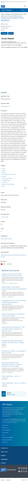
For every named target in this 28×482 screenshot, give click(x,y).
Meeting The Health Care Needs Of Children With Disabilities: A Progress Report (13, 342)
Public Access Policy (7, 440)
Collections (4, 427)
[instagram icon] (24, 468)
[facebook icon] (19, 468)
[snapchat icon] (24, 471)
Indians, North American (8, 184)
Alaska (4, 172)
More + (25, 188)
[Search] (25, 6)
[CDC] (3, 6)
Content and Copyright (7, 437)
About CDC (4, 452)
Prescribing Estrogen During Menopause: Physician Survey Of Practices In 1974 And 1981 (12, 364)
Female (4, 176)
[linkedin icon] (26, 468)
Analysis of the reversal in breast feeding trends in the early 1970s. (12, 275)
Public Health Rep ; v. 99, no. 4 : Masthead (11, 377)
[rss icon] (26, 471)
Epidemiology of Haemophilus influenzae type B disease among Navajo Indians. (14, 289)
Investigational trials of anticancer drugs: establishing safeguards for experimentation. (14, 302)
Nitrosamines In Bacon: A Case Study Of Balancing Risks (14, 352)
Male (3, 186)
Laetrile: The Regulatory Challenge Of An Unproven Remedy (13, 315)
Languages (4, 459)
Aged (3, 170)
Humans (4, 182)
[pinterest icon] (21, 471)
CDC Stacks (7, 404)
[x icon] (21, 468)
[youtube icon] (19, 471)
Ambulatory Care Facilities (9, 174)
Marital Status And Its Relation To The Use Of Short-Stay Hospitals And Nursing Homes (13, 329)
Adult (3, 168)
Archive (3, 463)
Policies (3, 455)
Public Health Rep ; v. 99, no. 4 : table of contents (14, 384)
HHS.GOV (3, 480)
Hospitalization (6, 180)
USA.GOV (9, 480)
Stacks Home (5, 425)
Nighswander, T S (7, 26)
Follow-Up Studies (7, 178)
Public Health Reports (6, 239)
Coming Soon (5, 432)
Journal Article (4, 217)
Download (4, 33)
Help (3, 435)
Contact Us (4, 442)
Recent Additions (6, 430)
